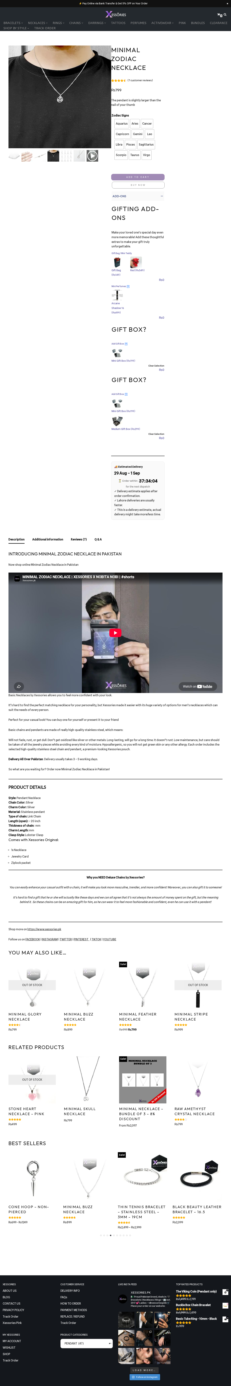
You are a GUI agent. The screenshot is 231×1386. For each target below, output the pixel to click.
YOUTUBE (109, 939)
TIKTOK (96, 939)
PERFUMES (138, 23)
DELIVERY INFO (70, 1290)
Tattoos (118, 23)
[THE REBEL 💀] (126, 1320)
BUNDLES (198, 23)
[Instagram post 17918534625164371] (126, 1338)
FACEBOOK (32, 939)
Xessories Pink (12, 1323)
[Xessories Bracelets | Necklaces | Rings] (115, 14)
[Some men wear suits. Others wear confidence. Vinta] (144, 1320)
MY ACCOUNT (12, 1341)
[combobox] (86, 1343)
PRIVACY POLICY (13, 1310)
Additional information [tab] (47, 539)
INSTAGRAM (50, 939)
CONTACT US (11, 1303)
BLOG (6, 1297)
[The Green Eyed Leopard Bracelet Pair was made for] (144, 1338)
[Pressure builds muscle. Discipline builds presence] (162, 1356)
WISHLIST (9, 1347)
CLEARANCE (218, 23)
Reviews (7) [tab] (79, 539)
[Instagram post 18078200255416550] (162, 1320)
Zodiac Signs (120, 115)
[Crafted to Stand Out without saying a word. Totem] (126, 1356)
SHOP (6, 1354)
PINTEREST (82, 939)
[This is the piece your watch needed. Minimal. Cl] (162, 1338)
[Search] (225, 14)
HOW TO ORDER (70, 1303)
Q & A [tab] (98, 539)
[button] (22, 23)
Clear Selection (156, 365)
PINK (182, 23)
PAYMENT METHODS (73, 1310)
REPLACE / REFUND (72, 1316)
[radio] (122, 123)
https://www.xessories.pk (44, 929)
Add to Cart (138, 177)
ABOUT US (10, 1290)
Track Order (45, 28)
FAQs (63, 1297)
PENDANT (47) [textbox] (86, 1343)
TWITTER (66, 939)
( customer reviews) (140, 80)
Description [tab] (16, 539)
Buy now (138, 185)
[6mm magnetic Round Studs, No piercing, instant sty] (144, 1356)
